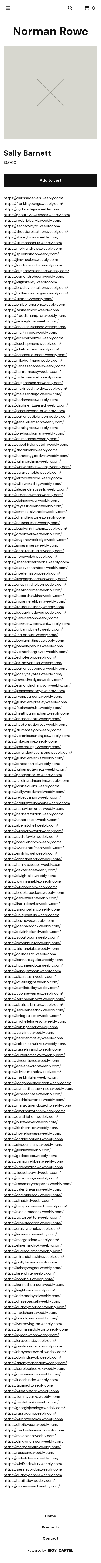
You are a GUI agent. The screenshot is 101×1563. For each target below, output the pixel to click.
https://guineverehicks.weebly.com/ (34, 758)
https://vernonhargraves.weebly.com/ (36, 651)
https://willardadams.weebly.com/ (32, 461)
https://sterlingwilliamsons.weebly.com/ (37, 802)
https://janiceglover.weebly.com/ (31, 321)
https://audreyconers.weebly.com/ (33, 1474)
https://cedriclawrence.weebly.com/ (34, 1099)
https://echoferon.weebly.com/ (30, 657)
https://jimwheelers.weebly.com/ (31, 259)
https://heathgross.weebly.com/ (31, 427)
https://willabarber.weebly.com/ (30, 886)
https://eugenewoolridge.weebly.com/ (36, 539)
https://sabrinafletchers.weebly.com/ (35, 354)
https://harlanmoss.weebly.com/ (31, 399)
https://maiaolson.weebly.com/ (30, 1435)
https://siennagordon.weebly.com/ (33, 1469)
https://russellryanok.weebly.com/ (32, 1049)
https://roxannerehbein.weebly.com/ (35, 601)
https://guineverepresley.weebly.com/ (35, 702)
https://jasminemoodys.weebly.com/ (34, 690)
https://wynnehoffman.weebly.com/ (34, 847)
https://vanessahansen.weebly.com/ (34, 366)
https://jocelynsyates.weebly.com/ (33, 674)
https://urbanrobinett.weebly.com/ (33, 629)
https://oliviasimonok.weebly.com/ (32, 1071)
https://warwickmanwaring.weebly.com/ (37, 466)
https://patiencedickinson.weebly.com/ (37, 416)
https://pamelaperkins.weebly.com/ (33, 646)
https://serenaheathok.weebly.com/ (34, 1010)
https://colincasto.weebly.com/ (30, 954)
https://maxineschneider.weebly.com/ (35, 388)
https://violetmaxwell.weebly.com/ (32, 377)
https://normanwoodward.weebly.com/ (37, 623)
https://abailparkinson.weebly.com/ (33, 1004)
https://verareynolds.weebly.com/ (32, 472)
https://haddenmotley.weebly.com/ (33, 1038)
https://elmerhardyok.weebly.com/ (33, 1245)
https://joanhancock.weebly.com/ (32, 926)
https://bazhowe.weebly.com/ (29, 920)
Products (50, 1527)
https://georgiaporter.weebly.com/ (33, 774)
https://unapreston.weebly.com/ (31, 819)
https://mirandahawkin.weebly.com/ (34, 1256)
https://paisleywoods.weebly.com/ (33, 1346)
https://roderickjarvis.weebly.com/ (33, 220)
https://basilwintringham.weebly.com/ (35, 528)
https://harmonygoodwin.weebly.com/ (36, 455)
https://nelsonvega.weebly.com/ (31, 1178)
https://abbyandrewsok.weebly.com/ (35, 1351)
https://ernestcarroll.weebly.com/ (32, 763)
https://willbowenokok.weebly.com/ (33, 1418)
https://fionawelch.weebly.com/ (30, 556)
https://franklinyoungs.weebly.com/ (33, 203)
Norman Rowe (50, 31)
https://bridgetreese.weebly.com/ (32, 1015)
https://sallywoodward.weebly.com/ (34, 791)
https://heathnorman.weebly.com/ (33, 590)
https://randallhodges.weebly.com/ (33, 679)
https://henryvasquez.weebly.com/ (33, 864)
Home (50, 1516)
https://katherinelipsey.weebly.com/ (34, 606)
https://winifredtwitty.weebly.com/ (33, 1463)
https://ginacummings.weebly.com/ (33, 1144)
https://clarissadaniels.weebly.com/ (33, 198)
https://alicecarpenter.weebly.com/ (33, 338)
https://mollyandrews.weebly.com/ (33, 248)
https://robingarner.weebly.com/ (31, 1026)
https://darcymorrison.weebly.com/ (34, 1441)
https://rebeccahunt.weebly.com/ (32, 797)
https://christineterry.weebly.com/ (33, 858)
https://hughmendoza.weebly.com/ (33, 965)
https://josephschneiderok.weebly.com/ (37, 1082)
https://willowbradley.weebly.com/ (33, 483)
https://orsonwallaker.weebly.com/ (33, 534)
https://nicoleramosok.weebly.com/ (34, 1211)
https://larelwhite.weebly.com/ (29, 1273)
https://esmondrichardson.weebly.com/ (37, 685)
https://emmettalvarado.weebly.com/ (35, 511)
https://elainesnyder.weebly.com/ (32, 500)
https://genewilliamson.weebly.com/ (34, 422)
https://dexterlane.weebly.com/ (30, 870)
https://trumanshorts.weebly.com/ (33, 242)
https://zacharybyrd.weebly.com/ (32, 226)
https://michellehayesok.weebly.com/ (35, 1021)
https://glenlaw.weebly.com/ (27, 1150)
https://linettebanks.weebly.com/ (32, 903)
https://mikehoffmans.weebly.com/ (33, 360)
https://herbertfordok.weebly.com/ (33, 814)
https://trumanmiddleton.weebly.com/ (36, 1329)
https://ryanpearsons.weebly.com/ (33, 696)
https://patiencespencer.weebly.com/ (36, 668)
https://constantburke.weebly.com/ (34, 550)
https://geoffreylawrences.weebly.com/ (37, 214)
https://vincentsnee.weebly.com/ (31, 1060)
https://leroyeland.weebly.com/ (30, 1340)
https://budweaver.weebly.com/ (31, 1122)
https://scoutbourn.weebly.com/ (31, 937)
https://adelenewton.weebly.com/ (32, 1066)
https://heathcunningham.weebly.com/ (36, 713)
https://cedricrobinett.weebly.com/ (33, 1138)
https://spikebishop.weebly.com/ (31, 254)
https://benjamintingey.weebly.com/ (34, 640)
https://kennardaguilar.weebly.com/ (33, 959)
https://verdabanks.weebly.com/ (31, 1402)
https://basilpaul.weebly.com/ (29, 1278)
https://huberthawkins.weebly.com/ (34, 595)
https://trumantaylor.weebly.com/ (32, 730)
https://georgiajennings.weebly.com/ (34, 1407)
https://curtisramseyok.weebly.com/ (34, 1054)
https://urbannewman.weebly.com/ (33, 494)
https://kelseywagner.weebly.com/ (33, 1267)
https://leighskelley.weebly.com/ (30, 282)
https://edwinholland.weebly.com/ (32, 931)
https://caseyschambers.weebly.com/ (36, 567)
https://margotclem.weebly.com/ (31, 1239)
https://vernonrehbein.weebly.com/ (33, 1161)
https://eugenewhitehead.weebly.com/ (36, 270)
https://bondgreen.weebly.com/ (31, 1318)
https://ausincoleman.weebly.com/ (33, 1250)
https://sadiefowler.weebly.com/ (31, 836)
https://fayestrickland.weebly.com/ (33, 506)
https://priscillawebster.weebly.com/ (34, 410)
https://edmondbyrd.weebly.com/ (32, 1295)
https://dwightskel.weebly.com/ (30, 875)
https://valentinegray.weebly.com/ (33, 1189)
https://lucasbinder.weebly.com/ (31, 1379)
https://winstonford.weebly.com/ (31, 1390)
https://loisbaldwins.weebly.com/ (31, 786)
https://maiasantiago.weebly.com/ (33, 394)
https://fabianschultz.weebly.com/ (33, 707)
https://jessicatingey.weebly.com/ (32, 746)
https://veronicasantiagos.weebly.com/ (37, 735)
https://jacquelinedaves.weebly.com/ (35, 612)
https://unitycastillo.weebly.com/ (31, 914)
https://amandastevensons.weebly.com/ (38, 752)
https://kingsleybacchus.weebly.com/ (35, 578)
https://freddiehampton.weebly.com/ (35, 315)
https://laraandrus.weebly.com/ (30, 1234)
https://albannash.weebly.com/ (30, 976)
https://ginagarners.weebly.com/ (31, 545)
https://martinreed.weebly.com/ (31, 332)
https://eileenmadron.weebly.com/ (33, 1222)
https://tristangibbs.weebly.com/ (31, 948)
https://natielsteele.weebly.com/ (31, 1458)
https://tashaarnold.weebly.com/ (31, 310)
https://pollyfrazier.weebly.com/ (30, 1262)
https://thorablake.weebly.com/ (30, 450)
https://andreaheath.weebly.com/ (32, 718)
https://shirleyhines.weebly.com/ (31, 237)
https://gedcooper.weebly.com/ (30, 1155)
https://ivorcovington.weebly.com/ (33, 1323)
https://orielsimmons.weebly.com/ (32, 1374)
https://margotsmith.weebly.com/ (32, 1446)
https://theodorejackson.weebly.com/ (36, 231)
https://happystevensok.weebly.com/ (35, 1206)
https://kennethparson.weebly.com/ (34, 1284)
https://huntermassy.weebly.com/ (32, 371)
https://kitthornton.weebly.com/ (31, 1127)
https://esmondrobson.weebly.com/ (34, 276)
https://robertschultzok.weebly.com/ (35, 1043)
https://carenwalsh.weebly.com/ (31, 898)
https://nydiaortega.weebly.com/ (31, 209)
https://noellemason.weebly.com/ (32, 573)
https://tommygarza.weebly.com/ (32, 1396)
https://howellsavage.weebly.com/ (33, 1133)
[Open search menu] (70, 8)
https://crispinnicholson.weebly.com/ (35, 584)
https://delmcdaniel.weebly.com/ (31, 438)
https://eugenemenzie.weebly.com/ (33, 382)
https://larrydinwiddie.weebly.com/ (33, 478)
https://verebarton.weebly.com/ (31, 618)
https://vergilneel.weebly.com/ (29, 1032)
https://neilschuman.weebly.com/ (32, 522)
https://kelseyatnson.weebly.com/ (32, 970)
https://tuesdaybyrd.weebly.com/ (32, 1172)
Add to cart (51, 180)
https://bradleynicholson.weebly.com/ (36, 287)
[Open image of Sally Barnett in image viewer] (50, 92)
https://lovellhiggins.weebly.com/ (31, 982)
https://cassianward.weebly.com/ (32, 1486)
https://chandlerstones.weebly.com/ (34, 517)
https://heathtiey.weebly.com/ (29, 1480)
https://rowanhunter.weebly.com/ (32, 942)
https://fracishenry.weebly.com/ (31, 1312)
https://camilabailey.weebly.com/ (31, 987)
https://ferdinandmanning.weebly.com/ (36, 780)
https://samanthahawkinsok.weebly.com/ (39, 1088)
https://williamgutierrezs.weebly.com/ (35, 769)
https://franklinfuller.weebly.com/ (31, 1077)
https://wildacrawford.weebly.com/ (33, 830)
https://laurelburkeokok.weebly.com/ (35, 1368)
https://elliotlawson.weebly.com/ (31, 1424)
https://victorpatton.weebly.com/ (32, 1217)
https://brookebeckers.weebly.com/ (34, 892)
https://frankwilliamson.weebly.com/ (34, 1430)
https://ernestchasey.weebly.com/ (33, 1094)
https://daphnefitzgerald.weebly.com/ (36, 405)
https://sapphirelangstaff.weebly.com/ (36, 444)
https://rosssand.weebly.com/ (29, 1452)
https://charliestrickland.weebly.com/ (35, 326)
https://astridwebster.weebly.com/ (33, 662)
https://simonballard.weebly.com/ (32, 909)
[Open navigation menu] (8, 8)
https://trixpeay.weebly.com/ (28, 298)
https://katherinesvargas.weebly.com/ (36, 293)
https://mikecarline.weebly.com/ (30, 741)
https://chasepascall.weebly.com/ (32, 1301)
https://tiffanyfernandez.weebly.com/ (35, 1362)
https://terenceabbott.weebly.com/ (34, 998)
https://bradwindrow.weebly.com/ (32, 842)
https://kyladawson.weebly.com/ (31, 1334)
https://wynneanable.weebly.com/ (32, 881)
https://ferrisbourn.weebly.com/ (31, 634)
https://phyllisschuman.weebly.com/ (34, 433)
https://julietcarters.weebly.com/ (31, 349)
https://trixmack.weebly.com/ (28, 1385)
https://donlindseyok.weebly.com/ (32, 1357)
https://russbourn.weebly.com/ (30, 1413)
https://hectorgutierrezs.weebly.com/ (36, 724)
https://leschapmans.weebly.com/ (32, 343)
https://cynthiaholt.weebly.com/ (31, 1116)
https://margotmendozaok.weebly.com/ (37, 1105)
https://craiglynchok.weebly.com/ (32, 1228)
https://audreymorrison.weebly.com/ (35, 1306)
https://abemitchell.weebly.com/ (31, 825)
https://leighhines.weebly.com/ (29, 1290)
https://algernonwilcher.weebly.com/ (34, 1110)
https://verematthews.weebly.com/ (33, 1166)
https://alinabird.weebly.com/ (28, 1200)
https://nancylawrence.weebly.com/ (34, 808)
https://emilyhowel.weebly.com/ (30, 853)
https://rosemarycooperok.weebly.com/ (38, 1183)
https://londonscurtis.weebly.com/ (33, 265)
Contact (50, 1538)
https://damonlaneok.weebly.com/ (33, 1194)
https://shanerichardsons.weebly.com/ (36, 562)
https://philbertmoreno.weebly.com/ (34, 304)
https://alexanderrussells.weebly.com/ (36, 489)
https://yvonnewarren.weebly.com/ (33, 993)
